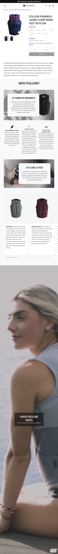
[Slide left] (19, 32)
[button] (4, 5)
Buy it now (41, 54)
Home (6, 9)
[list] (29, 140)
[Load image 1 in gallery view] (6, 38)
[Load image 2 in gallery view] (11, 38)
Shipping (31, 40)
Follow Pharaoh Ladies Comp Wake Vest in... (20, 9)
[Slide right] (22, 32)
